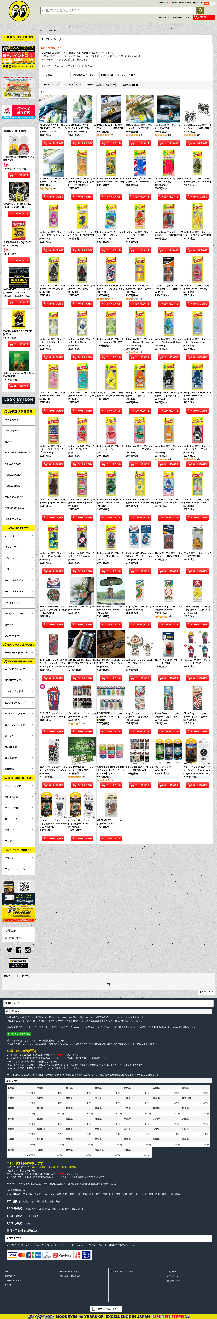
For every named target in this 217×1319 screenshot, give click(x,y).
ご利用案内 (10, 930)
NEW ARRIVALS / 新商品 (69, 1272)
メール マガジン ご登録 (123, 1272)
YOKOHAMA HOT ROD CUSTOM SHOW (20, 452)
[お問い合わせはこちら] (18, 66)
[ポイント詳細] (18, 54)
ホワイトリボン (12, 602)
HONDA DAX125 (13, 475)
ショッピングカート (12, 1281)
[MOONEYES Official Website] (18, 48)
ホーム (7, 1272)
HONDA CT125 (12, 486)
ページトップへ (208, 992)
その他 (132, 75)
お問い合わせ (172, 1276)
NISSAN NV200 (13, 464)
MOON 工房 (11, 747)
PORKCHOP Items (14, 508)
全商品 (49, 75)
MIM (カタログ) (12, 419)
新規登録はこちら (181, 17)
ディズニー (10, 841)
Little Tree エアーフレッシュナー (115, 75)
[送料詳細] (18, 60)
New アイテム (12, 430)
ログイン (165, 17)
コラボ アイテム (13, 519)
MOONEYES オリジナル (84, 75)
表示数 (47, 84)
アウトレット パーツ (15, 869)
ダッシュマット (12, 547)
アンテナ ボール (13, 635)
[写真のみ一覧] (136, 85)
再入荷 (8, 441)
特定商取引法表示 (14, 938)
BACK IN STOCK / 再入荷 (69, 1276)
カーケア (9, 624)
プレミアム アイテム (15, 497)
